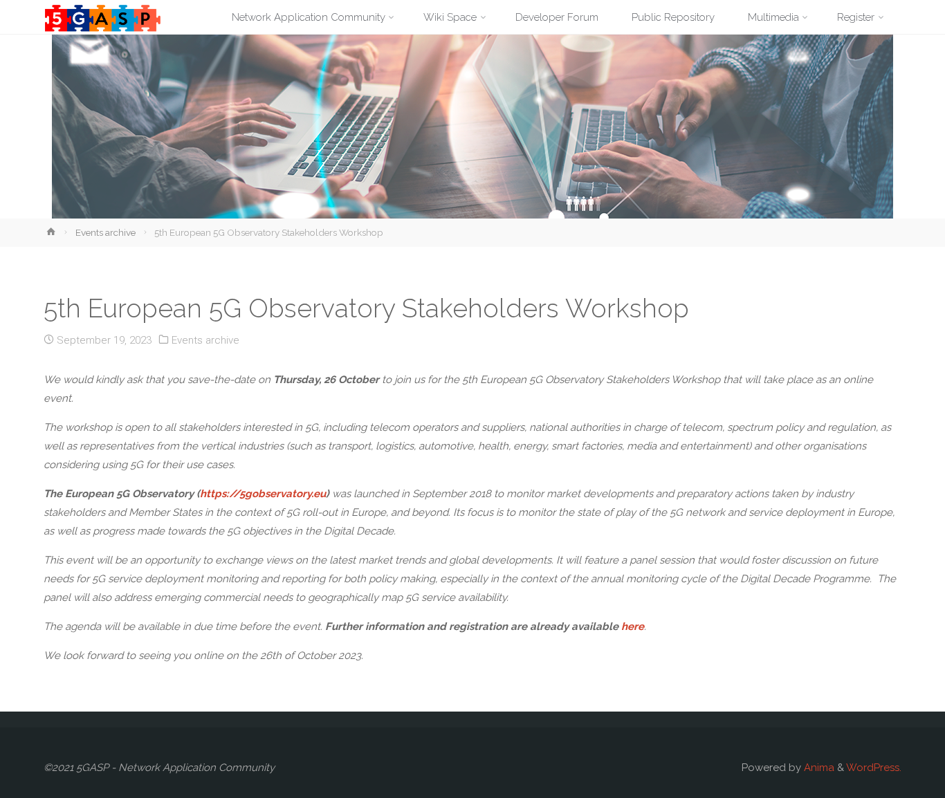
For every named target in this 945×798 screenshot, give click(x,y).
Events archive (105, 232)
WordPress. (873, 767)
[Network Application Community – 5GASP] (103, 17)
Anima (817, 767)
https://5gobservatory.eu (263, 494)
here (632, 626)
